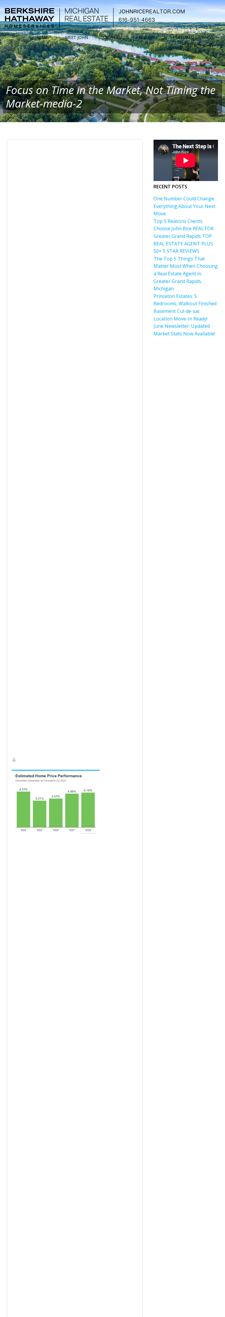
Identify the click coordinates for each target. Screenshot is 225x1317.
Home (41, 37)
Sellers (147, 37)
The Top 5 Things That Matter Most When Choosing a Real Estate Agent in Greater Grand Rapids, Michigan (186, 273)
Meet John (76, 37)
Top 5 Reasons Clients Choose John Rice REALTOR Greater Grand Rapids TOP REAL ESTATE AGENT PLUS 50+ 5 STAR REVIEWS (184, 236)
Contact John (197, 46)
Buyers (113, 37)
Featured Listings (193, 37)
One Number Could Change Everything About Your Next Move (184, 206)
